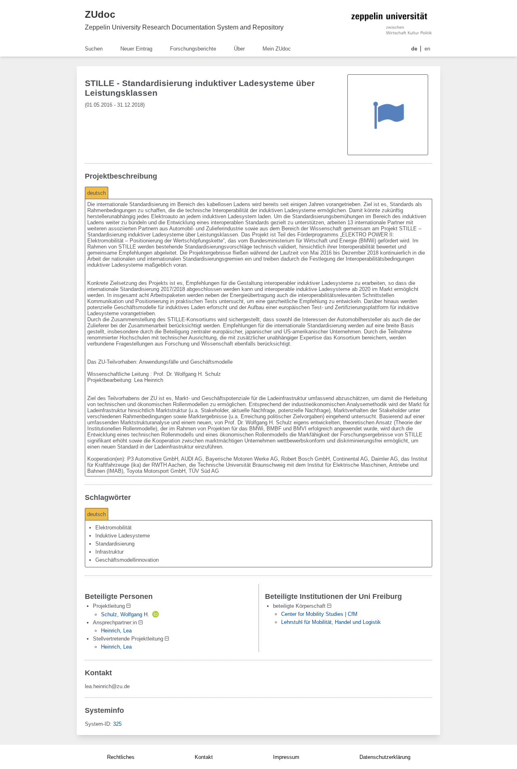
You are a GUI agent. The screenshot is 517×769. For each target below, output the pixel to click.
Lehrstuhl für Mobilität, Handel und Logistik (331, 622)
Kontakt (204, 757)
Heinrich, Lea (116, 631)
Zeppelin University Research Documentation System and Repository (184, 27)
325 (117, 724)
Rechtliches (121, 757)
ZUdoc (100, 14)
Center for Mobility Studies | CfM (319, 614)
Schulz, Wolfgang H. (125, 614)
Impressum (286, 757)
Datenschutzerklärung (384, 757)
